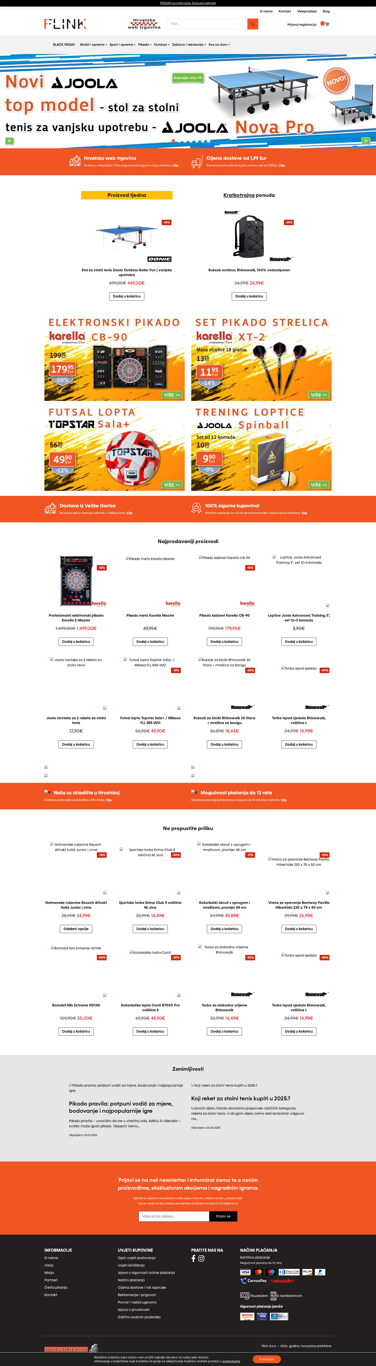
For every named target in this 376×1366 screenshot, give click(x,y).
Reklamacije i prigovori (137, 1295)
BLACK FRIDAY (64, 44)
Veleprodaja (307, 11)
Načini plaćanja (131, 1280)
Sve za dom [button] (219, 44)
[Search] (252, 24)
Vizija (48, 1265)
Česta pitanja (55, 1287)
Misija (49, 1272)
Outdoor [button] (161, 44)
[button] (28, 101)
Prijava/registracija (301, 25)
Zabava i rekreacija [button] (188, 44)
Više (175, 165)
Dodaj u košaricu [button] (127, 296)
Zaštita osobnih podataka (139, 1317)
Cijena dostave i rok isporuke (142, 1287)
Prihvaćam (266, 1359)
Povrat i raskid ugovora (137, 1302)
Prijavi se (223, 1216)
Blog (326, 11)
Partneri (51, 1280)
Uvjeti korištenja (131, 1265)
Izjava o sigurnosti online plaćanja (146, 1272)
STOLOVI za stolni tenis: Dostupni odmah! (188, 3)
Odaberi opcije (76, 929)
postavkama (231, 1361)
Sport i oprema (121, 44)
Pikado (143, 44)
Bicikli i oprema (92, 44)
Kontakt (285, 11)
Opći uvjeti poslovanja (136, 1258)
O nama (266, 11)
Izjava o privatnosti (133, 1309)
